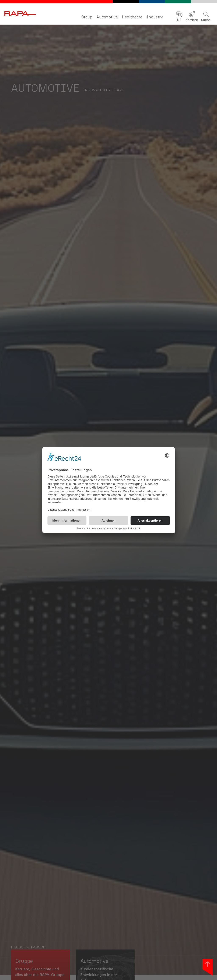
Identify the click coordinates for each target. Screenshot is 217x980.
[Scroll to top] (207, 967)
